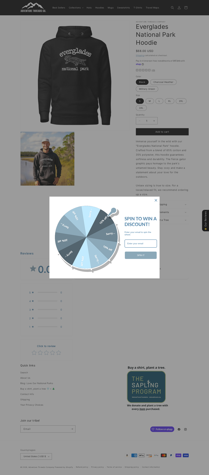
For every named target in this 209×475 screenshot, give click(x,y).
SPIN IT (141, 255)
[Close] (156, 200)
